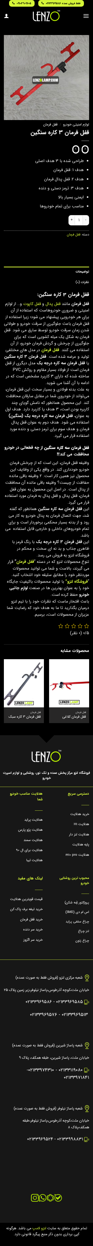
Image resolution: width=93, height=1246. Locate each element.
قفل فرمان (50, 124)
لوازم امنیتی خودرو (76, 124)
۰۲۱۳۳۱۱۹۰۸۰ (71, 1070)
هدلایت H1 (81, 824)
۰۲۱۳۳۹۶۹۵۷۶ (43, 1015)
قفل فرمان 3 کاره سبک (25, 717)
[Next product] (85, 149)
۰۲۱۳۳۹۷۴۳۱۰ (41, 1070)
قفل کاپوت (32, 304)
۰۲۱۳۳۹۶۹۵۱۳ (75, 1015)
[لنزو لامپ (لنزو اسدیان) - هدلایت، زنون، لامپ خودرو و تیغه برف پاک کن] (46, 15)
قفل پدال (52, 304)
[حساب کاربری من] (6, 15)
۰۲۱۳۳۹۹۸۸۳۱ (70, 1139)
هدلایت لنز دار (79, 834)
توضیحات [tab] (82, 271)
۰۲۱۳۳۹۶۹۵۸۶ (39, 1001)
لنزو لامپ (38, 1228)
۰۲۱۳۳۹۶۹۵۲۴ (40, 1139)
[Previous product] (75, 149)
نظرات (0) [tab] (82, 282)
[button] (86, 16)
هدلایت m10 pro (77, 855)
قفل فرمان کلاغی (74, 717)
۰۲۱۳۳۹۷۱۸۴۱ (76, 1077)
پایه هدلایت (80, 844)
